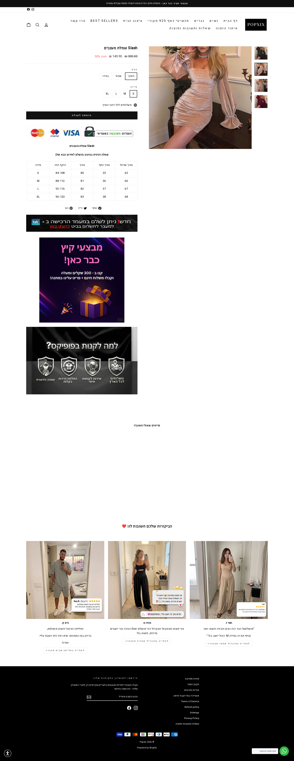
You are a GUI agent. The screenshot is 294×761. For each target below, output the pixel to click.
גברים (199, 21)
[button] (7, 753)
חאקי (131, 76)
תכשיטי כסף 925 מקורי (168, 21)
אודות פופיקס (192, 679)
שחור (118, 76)
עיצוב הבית (133, 21)
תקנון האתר (193, 684)
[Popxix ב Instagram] (136, 708)
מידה (133, 86)
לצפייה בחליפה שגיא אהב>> (65, 650)
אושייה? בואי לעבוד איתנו (186, 696)
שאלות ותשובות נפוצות (190, 28)
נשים (213, 21)
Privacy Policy (191, 718)
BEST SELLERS (104, 21)
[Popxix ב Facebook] (129, 708)
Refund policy (192, 707)
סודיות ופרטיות (191, 690)
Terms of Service (190, 701)
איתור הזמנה (227, 28)
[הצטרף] (89, 697)
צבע (134, 69)
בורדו (106, 76)
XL (107, 94)
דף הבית (231, 21)
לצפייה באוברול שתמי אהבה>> (229, 643)
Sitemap (194, 712)
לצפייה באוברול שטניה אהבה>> (147, 641)
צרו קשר (77, 21)
